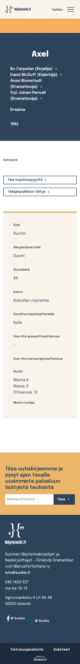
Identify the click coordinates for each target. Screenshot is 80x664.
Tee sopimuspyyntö (25, 180)
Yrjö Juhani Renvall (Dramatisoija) (28, 96)
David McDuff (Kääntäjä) (34, 75)
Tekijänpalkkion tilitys (27, 192)
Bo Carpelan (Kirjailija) (32, 69)
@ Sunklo (17, 618)
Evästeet (62, 649)
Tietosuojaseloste (27, 649)
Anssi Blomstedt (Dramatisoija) (26, 84)
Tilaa (61, 499)
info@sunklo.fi (17, 573)
